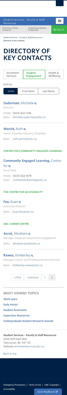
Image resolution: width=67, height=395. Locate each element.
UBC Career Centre (16, 223)
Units (11, 91)
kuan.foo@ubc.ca (23, 211)
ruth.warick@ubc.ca (25, 138)
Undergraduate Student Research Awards (28, 321)
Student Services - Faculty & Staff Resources (22, 37)
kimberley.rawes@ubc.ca (27, 265)
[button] (19, 103)
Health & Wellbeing (54, 74)
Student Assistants (15, 310)
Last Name (48, 91)
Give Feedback (46, 391)
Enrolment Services (13, 74)
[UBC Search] (60, 4)
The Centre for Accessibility (23, 192)
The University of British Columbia (45, 7)
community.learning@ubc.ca (30, 180)
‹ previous (33, 277)
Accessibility (9, 389)
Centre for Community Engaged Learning (32, 151)
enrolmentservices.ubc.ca (29, 346)
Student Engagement (33, 74)
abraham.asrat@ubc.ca (26, 243)
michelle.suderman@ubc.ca (29, 117)
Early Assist (10, 304)
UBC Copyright (51, 385)
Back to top (10, 353)
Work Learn (10, 299)
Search (60, 29)
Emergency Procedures (14, 385)
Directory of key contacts (10, 29)
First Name (28, 91)
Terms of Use (35, 385)
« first (17, 277)
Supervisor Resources (16, 315)
